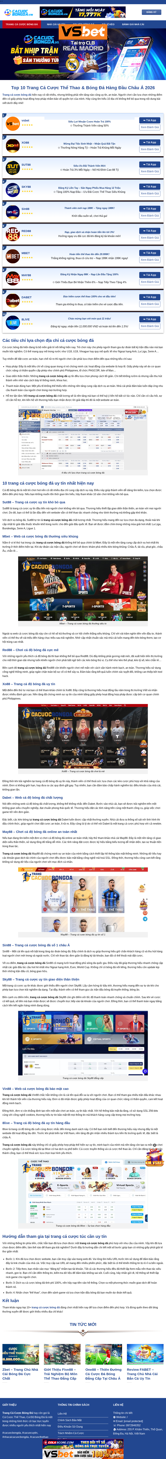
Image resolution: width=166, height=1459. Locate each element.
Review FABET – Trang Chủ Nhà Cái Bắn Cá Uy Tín (142, 1374)
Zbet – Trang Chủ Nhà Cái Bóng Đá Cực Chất (20, 1374)
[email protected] (133, 1421)
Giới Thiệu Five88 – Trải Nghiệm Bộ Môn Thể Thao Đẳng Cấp (60, 1374)
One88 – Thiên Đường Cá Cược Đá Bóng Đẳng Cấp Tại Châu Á (103, 1374)
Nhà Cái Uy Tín (56, 24)
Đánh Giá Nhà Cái (133, 24)
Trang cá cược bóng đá (22, 24)
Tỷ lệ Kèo (108, 24)
